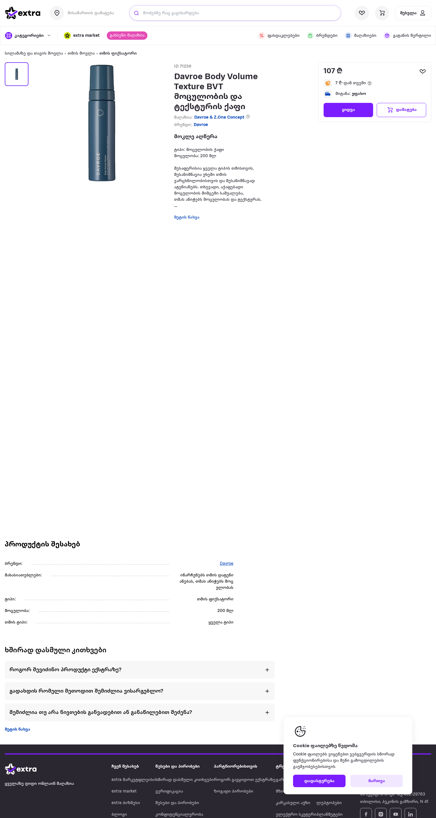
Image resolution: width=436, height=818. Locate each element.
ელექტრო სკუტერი (296, 814)
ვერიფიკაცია (169, 791)
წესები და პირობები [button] (177, 766)
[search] (136, 13)
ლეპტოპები (329, 803)
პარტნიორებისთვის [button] (235, 766)
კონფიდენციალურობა (179, 814)
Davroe (201, 125)
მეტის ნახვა (17, 729)
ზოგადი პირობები (233, 791)
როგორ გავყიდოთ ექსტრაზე (245, 780)
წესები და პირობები (177, 803)
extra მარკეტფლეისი (133, 780)
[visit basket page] (382, 13)
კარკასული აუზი (293, 803)
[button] (82, 35)
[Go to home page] (27, 769)
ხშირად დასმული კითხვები (184, 780)
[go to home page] (22, 13)
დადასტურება (319, 781)
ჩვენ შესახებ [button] (125, 766)
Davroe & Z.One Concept (219, 117)
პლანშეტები (329, 814)
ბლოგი (119, 814)
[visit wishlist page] (362, 13)
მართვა (376, 781)
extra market (124, 791)
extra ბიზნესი (126, 803)
